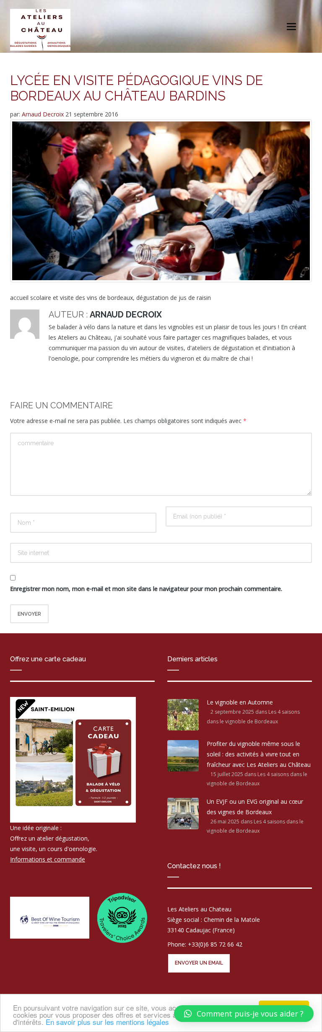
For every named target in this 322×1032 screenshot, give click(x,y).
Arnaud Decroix (43, 114)
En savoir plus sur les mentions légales (107, 1022)
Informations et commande (47, 859)
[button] (244, 1013)
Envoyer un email (199, 963)
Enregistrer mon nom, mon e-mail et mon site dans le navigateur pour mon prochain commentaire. (146, 589)
